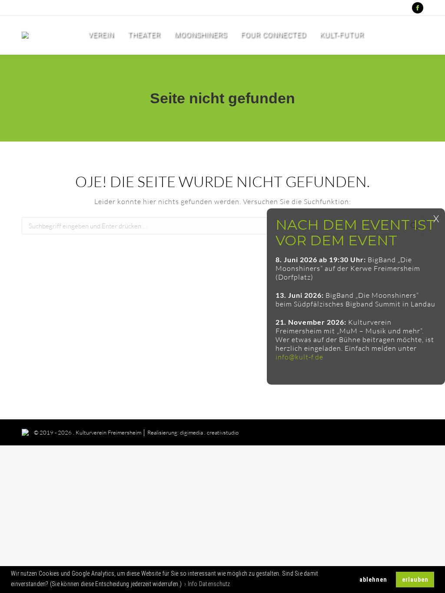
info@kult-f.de (299, 357)
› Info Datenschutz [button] (207, 583)
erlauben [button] (415, 579)
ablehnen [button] (373, 579)
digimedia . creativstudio (209, 432)
